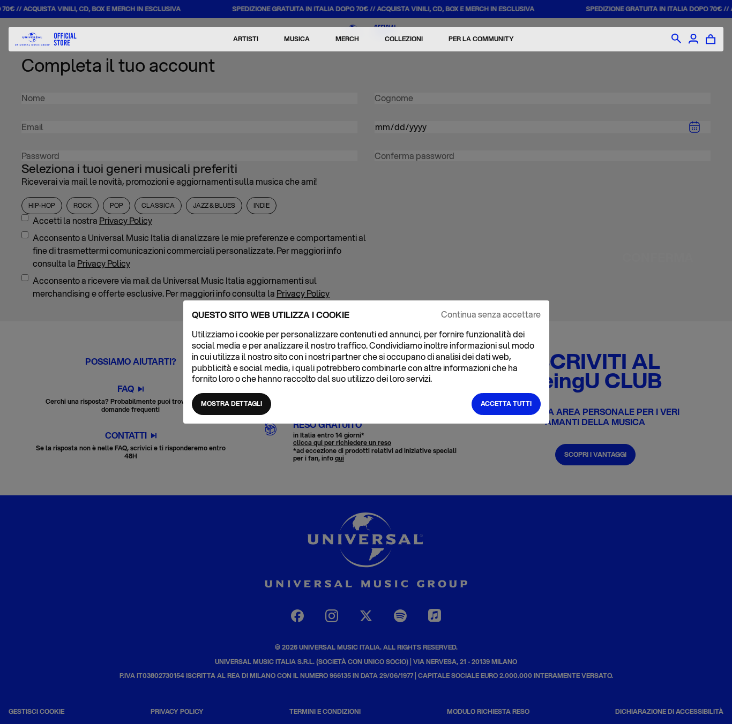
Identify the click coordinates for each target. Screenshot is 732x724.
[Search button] (676, 39)
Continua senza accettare (491, 314)
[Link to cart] (710, 39)
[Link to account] (693, 39)
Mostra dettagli (231, 403)
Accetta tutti (506, 403)
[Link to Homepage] (46, 39)
